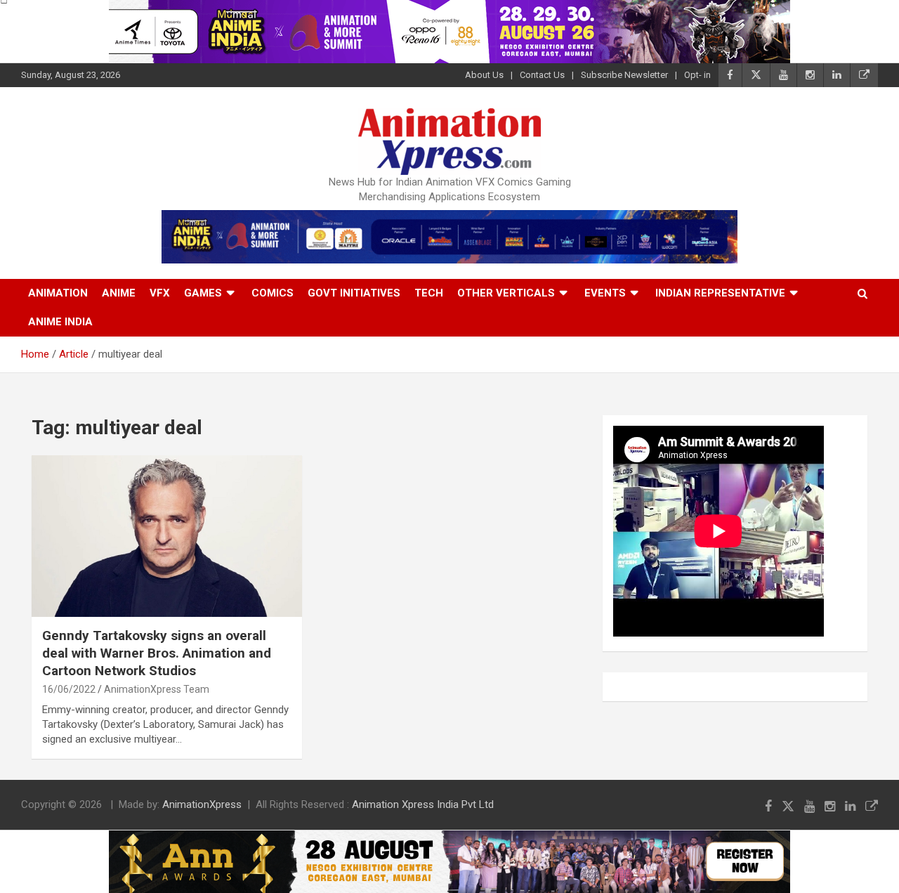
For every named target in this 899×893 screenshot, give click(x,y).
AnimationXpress (202, 804)
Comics (272, 293)
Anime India (60, 321)
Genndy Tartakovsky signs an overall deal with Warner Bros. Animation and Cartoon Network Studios (156, 652)
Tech (428, 293)
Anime (119, 293)
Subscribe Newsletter (624, 75)
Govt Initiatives (354, 293)
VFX (160, 293)
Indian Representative (720, 293)
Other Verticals (506, 293)
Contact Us (542, 75)
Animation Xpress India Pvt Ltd (423, 804)
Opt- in (697, 75)
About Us (484, 75)
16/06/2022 (69, 689)
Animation (58, 293)
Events (605, 293)
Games (203, 293)
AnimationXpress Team (156, 689)
